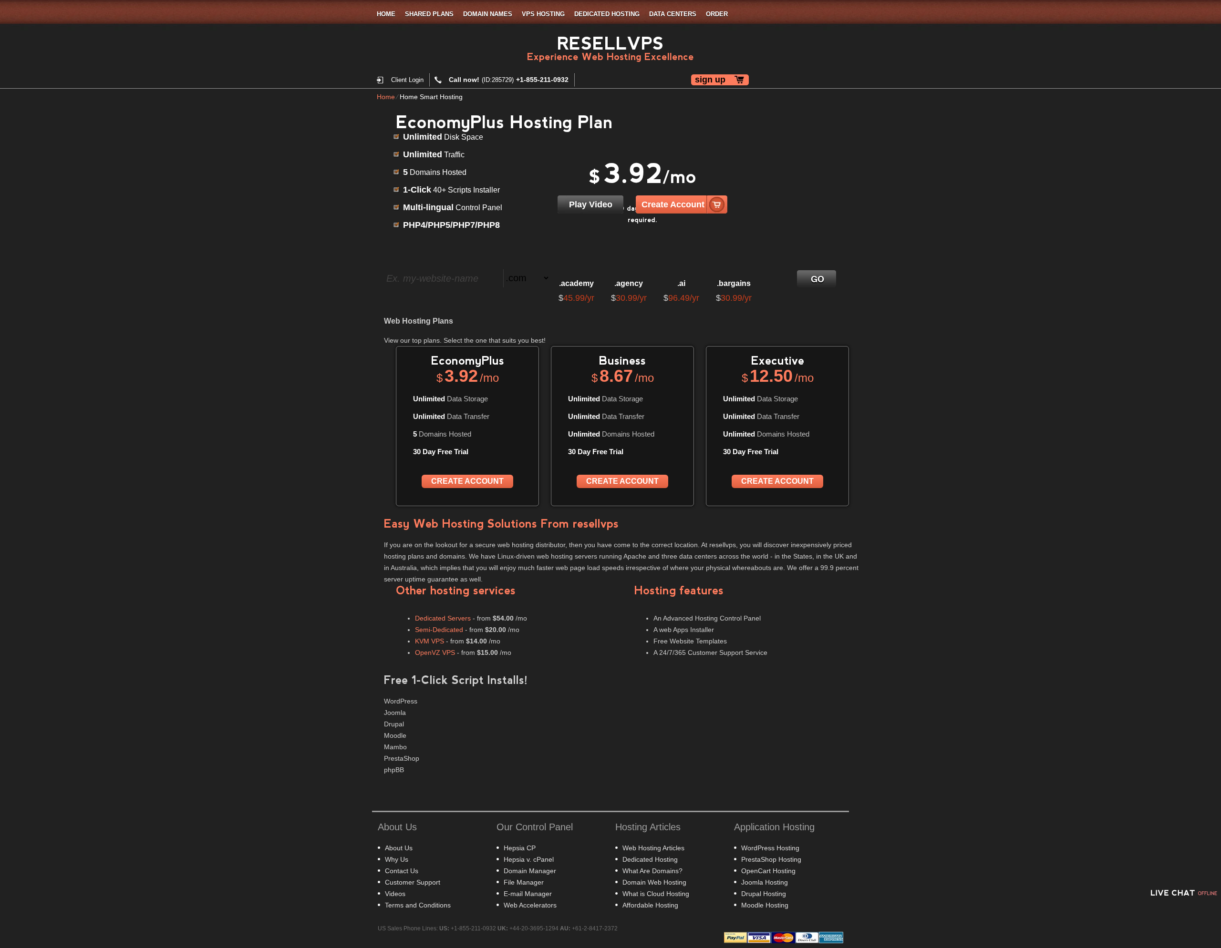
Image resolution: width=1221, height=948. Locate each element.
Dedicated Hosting (607, 14)
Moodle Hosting (764, 905)
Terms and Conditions (418, 905)
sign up (710, 79)
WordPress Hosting (770, 848)
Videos (395, 893)
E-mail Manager (528, 893)
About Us (399, 848)
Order (717, 14)
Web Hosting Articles (653, 848)
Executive (777, 360)
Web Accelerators (530, 905)
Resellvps (610, 43)
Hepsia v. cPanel (529, 859)
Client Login (407, 79)
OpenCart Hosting (768, 871)
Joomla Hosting (764, 882)
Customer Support (412, 882)
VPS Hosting (543, 14)
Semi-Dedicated (439, 629)
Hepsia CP (520, 848)
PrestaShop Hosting (771, 859)
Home (386, 14)
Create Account (673, 204)
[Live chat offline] (1183, 892)
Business (622, 360)
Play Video (590, 204)
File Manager (524, 882)
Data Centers (672, 14)
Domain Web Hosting (654, 882)
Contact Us (401, 871)
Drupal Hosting (763, 893)
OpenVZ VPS (435, 652)
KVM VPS (429, 641)
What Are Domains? (652, 871)
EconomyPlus (467, 360)
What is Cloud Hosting (655, 893)
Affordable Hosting (650, 905)
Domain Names (487, 14)
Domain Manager (530, 871)
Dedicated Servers (443, 618)
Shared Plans (429, 14)
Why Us (396, 859)
